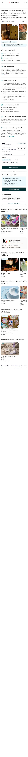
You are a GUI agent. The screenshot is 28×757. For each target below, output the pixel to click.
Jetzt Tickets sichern (7, 148)
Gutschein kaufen (14, 189)
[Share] (26, 22)
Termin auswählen (6, 151)
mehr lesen (4, 74)
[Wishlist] (23, 22)
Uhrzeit (4, 157)
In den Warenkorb (14, 167)
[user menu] (24, 2)
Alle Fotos (14, 25)
